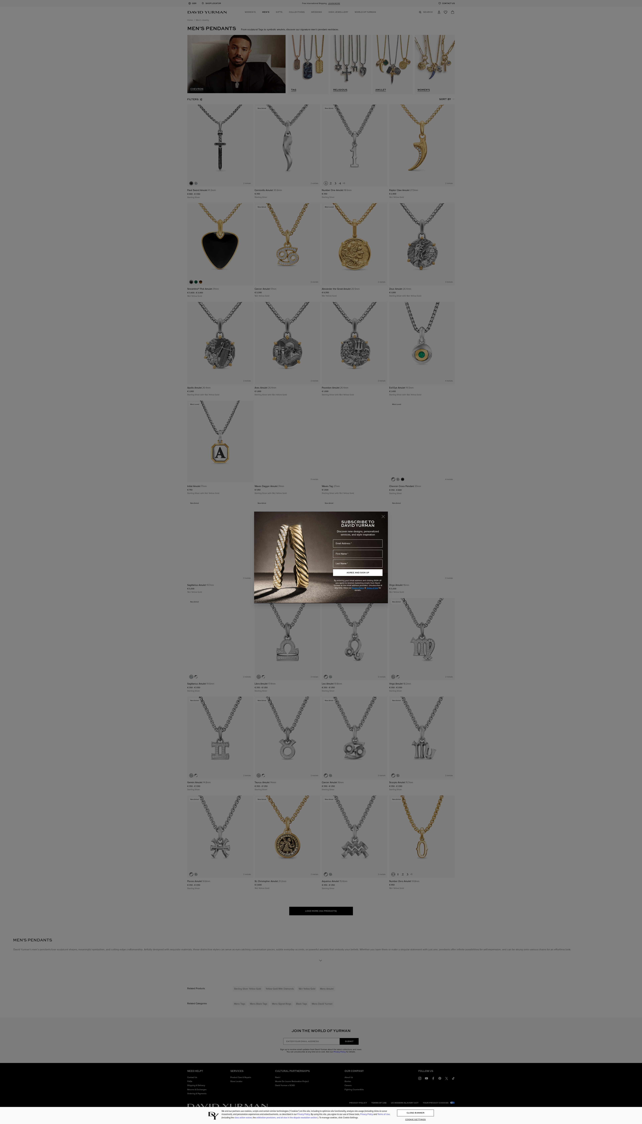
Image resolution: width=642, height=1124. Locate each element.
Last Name (341, 563)
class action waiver (243, 1117)
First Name (341, 554)
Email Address (343, 543)
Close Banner (415, 1112)
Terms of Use (372, 587)
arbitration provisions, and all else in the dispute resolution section (287, 1117)
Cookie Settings (415, 1119)
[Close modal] (385, 515)
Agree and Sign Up (358, 572)
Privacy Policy (358, 587)
